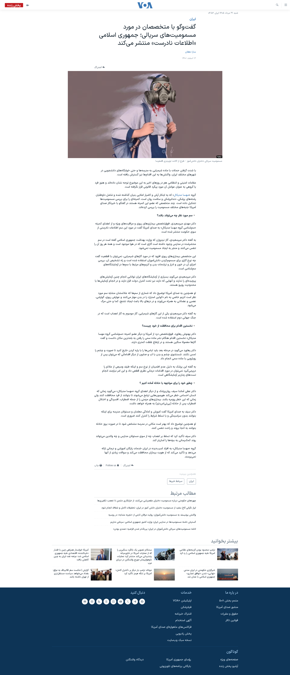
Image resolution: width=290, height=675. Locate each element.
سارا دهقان (190, 52)
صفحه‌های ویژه (229, 660)
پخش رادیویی (184, 634)
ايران (193, 19)
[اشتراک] (85, 601)
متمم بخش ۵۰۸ (228, 601)
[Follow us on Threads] (106, 601)
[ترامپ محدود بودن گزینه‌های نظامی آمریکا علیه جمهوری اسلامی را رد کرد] (227, 554)
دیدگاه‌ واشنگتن (135, 660)
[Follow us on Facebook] (142, 601)
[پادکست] (92, 601)
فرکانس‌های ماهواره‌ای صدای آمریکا (171, 627)
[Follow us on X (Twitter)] (128, 601)
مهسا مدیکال (181, 195)
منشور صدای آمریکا (227, 607)
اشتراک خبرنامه (183, 614)
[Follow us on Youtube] (120, 601)
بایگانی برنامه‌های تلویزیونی (175, 666)
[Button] (99, 67)
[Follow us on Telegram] (135, 601)
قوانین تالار (232, 620)
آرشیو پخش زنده (228, 666)
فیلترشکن (186, 607)
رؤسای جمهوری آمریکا (178, 660)
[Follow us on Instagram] (113, 601)
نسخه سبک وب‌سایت (179, 640)
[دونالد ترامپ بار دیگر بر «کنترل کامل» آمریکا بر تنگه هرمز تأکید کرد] (164, 575)
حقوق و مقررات (229, 614)
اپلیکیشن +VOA (182, 601)
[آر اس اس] (99, 601)
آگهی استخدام (183, 620)
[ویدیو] (27, 5)
